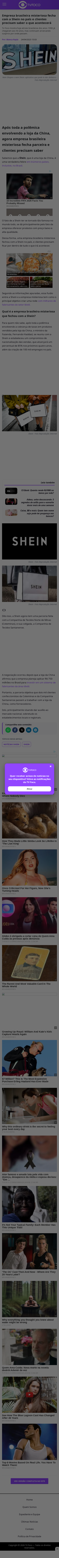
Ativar (29, 789)
